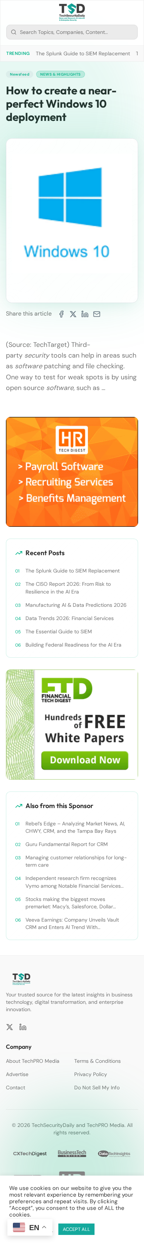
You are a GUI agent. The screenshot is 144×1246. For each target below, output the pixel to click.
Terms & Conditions (97, 1061)
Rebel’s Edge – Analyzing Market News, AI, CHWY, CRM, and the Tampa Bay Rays (75, 827)
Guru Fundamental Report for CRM (66, 844)
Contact (15, 1087)
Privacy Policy (90, 1074)
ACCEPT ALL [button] (76, 1229)
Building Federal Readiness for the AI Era (73, 644)
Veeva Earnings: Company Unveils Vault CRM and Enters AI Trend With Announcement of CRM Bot (72, 923)
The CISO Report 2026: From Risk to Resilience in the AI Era (68, 588)
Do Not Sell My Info (97, 1087)
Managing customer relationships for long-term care (76, 861)
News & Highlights (60, 74)
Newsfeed (19, 74)
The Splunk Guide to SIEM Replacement (83, 53)
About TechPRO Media (32, 1061)
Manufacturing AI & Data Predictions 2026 (76, 605)
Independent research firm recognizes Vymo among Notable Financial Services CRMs (73, 882)
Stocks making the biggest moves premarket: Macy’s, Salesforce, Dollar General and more (69, 903)
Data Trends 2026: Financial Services (69, 618)
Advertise (17, 1074)
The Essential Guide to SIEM (58, 631)
